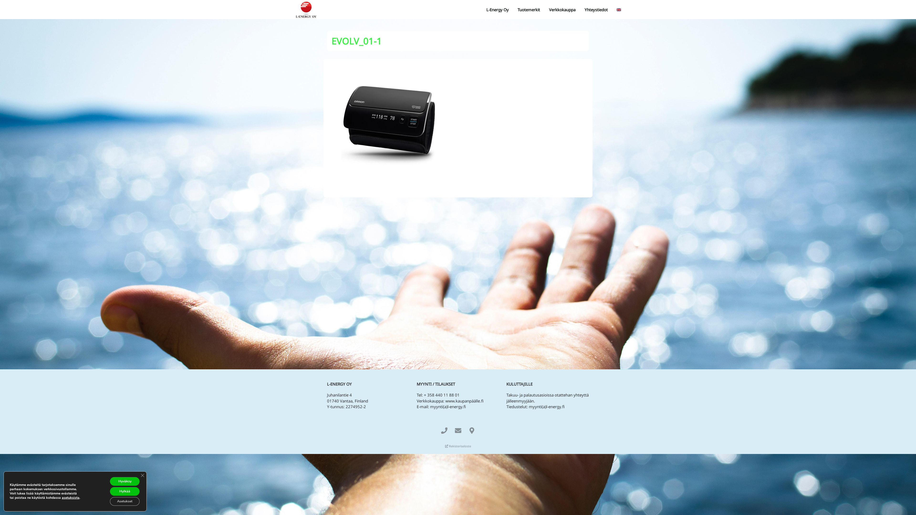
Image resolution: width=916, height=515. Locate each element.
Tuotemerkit (529, 9)
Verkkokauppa (562, 9)
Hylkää (124, 491)
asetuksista (70, 498)
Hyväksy (124, 481)
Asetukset (124, 501)
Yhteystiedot (596, 9)
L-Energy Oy (497, 9)
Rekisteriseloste (459, 446)
